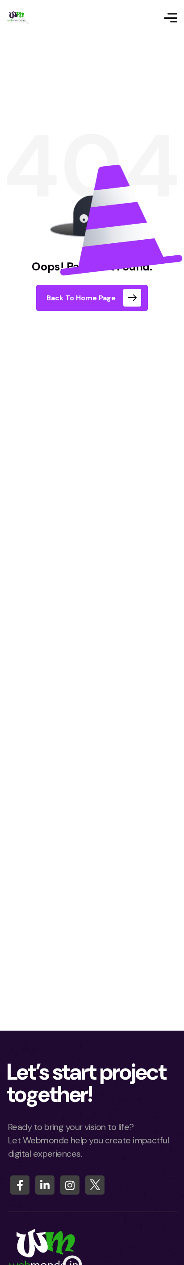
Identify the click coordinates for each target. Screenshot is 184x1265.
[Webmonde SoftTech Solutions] (18, 18)
